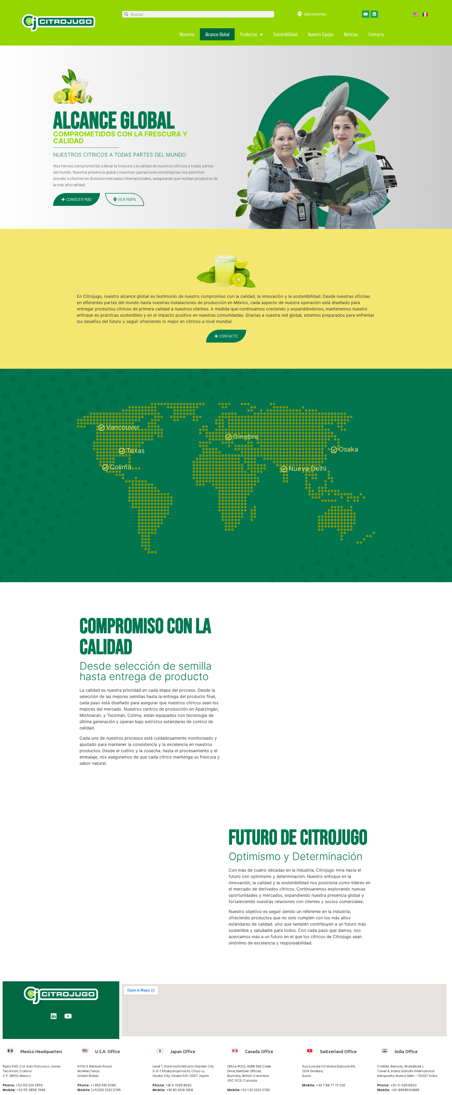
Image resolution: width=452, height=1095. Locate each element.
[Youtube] (365, 14)
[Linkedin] (374, 14)
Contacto (376, 34)
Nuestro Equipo (321, 34)
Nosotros (187, 34)
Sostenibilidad (285, 34)
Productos (248, 34)
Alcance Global (217, 34)
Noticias (351, 34)
